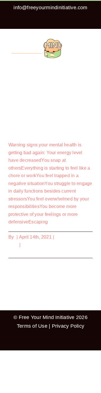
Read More (19, 252)
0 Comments (35, 244)
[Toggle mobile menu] (90, 40)
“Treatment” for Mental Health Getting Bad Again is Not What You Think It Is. (48, 125)
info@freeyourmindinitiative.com (50, 7)
